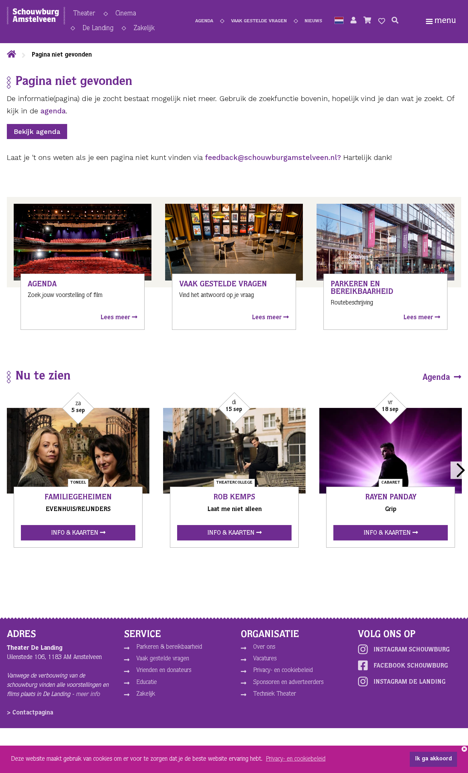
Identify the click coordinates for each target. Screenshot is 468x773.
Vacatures (264, 659)
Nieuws (313, 21)
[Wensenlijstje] (381, 21)
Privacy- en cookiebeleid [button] (295, 759)
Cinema (125, 14)
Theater (84, 14)
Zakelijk (144, 28)
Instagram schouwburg (411, 650)
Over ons (264, 647)
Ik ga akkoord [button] (433, 759)
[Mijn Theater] (353, 21)
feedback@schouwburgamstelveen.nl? (273, 157)
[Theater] (11, 55)
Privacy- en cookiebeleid (283, 671)
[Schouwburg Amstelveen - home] (36, 17)
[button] (339, 21)
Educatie (146, 683)
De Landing (98, 28)
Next (459, 470)
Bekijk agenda (37, 131)
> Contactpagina (30, 713)
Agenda (204, 21)
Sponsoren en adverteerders (288, 683)
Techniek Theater (274, 694)
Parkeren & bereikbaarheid (169, 647)
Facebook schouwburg (410, 666)
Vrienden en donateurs (163, 671)
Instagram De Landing (409, 682)
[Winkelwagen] (367, 21)
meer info (88, 694)
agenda (53, 111)
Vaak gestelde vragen (259, 21)
